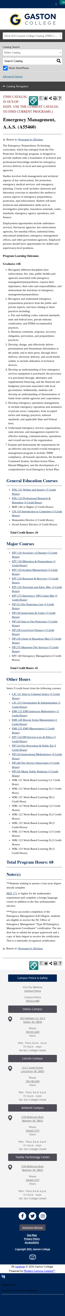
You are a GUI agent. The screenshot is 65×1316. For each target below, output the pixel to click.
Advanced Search (13, 76)
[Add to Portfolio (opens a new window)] (46, 98)
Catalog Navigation (17, 86)
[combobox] (32, 35)
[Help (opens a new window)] (60, 98)
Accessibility (32, 1242)
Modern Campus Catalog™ (39, 1270)
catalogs (20, 1266)
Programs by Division (30, 139)
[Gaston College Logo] (33, 20)
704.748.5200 (32, 1081)
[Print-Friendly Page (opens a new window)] (55, 98)
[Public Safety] (33, 100)
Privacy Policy (32, 1238)
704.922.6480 (32, 1000)
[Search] (58, 61)
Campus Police (32, 990)
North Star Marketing (32, 1257)
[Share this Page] (50, 98)
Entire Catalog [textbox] (12, 52)
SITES (57, 4)
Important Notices (32, 1227)
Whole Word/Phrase (18, 68)
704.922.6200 (32, 1032)
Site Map (32, 1235)
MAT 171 (11, 893)
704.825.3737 (32, 1130)
